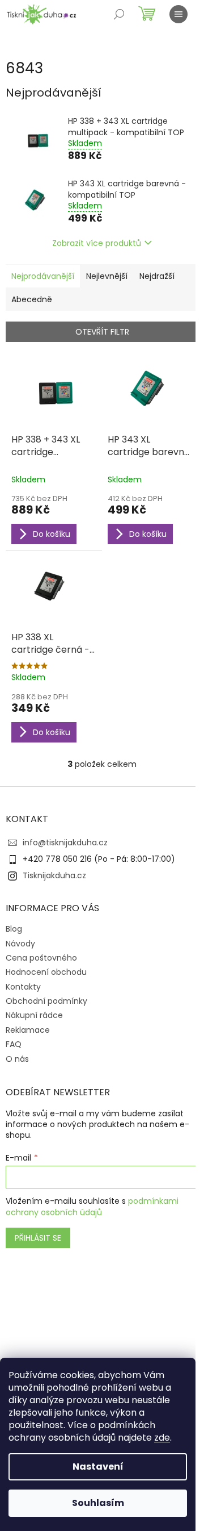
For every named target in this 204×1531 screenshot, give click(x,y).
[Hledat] (119, 14)
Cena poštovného (41, 957)
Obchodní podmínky (46, 1001)
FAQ (14, 1044)
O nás (17, 1059)
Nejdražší (157, 276)
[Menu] (178, 14)
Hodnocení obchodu (46, 972)
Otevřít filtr (102, 331)
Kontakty (23, 986)
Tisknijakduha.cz (54, 875)
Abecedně (31, 299)
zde (162, 1437)
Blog (14, 929)
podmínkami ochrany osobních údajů (92, 1206)
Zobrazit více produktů (96, 243)
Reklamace (28, 1030)
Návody (20, 943)
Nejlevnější (107, 276)
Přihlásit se (38, 1238)
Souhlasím (98, 1502)
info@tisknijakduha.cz (65, 842)
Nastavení (98, 1466)
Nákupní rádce (34, 1015)
